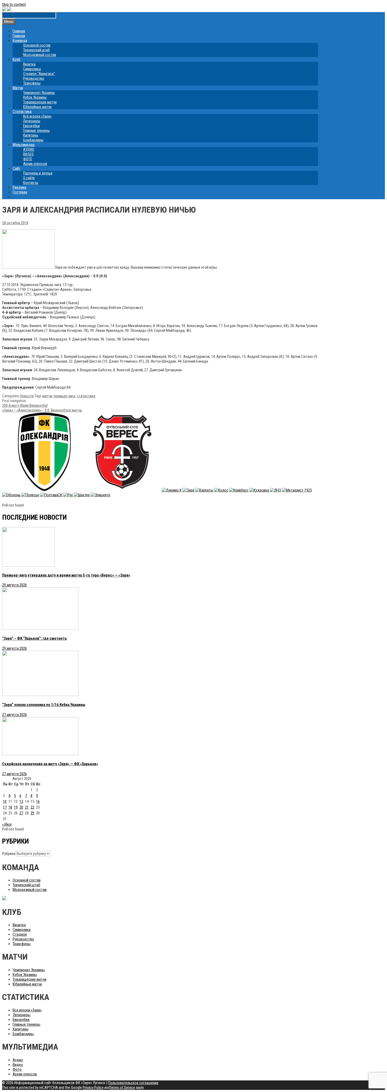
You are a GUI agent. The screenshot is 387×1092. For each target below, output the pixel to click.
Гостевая (20, 192)
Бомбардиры (33, 140)
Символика (32, 69)
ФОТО (27, 159)
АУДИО (28, 149)
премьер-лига (64, 396)
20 (21, 807)
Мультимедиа (23, 144)
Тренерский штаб (36, 50)
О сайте (29, 178)
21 (27, 807)
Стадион (20, 934)
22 (32, 807)
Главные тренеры (36, 130)
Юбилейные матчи (37, 107)
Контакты (30, 183)
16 (38, 801)
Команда (20, 40)
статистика (86, 396)
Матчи (18, 88)
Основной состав (37, 45)
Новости (27, 396)
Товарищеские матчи (40, 102)
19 (16, 807)
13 (21, 801)
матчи (47, 396)
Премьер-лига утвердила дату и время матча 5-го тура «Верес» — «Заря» (66, 575)
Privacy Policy (93, 1087)
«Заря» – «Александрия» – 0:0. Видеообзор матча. (42, 410)
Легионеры (31, 121)
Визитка (29, 64)
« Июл (7, 824)
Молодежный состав (39, 55)
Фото (17, 1069)
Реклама (19, 187)
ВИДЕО (28, 154)
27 (21, 813)
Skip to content (14, 4)
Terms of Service (122, 1087)
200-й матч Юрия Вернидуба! (25, 405)
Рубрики (8, 853)
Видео (18, 1064)
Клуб (16, 59)
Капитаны (30, 135)
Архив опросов (35, 164)
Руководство (33, 78)
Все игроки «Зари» (37, 116)
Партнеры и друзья (37, 173)
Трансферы (32, 83)
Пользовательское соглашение (133, 1082)
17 (5, 807)
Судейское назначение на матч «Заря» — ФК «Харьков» (50, 764)
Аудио (18, 1060)
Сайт (17, 168)
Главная (19, 31)
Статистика (22, 111)
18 (10, 807)
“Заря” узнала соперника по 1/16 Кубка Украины (43, 704)
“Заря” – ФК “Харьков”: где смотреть (34, 638)
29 (32, 813)
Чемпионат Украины (39, 93)
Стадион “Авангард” (39, 74)
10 (5, 801)
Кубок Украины (35, 97)
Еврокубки (31, 126)
